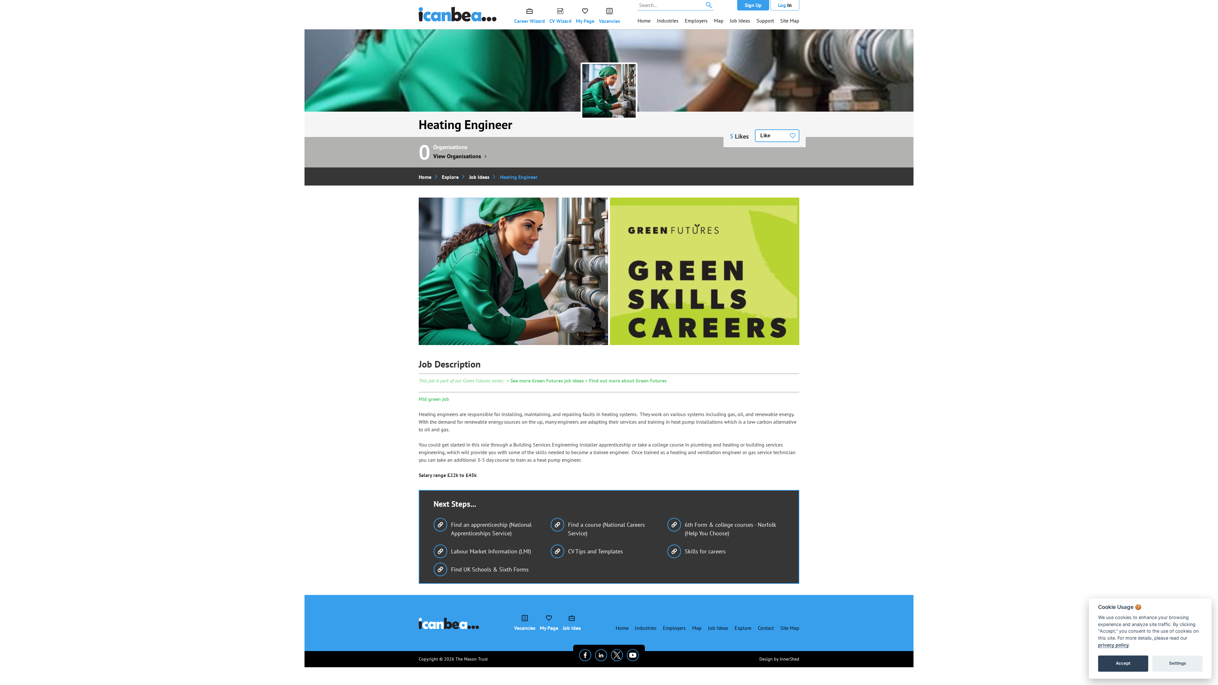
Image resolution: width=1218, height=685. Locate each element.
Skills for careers (705, 551)
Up (753, 5)
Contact (766, 628)
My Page (585, 21)
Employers (696, 20)
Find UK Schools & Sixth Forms (490, 569)
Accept (1123, 663)
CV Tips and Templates (595, 551)
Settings (1177, 663)
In (785, 5)
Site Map (789, 20)
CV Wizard (560, 21)
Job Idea (572, 628)
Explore (450, 177)
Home (644, 20)
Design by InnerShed (779, 659)
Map (719, 20)
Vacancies (609, 21)
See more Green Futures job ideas (547, 380)
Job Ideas (740, 20)
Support (765, 20)
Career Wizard (529, 21)
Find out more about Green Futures (628, 380)
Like (765, 135)
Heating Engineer (465, 124)
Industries (667, 20)
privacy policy (1113, 645)
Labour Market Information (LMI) (491, 551)
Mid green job (434, 399)
